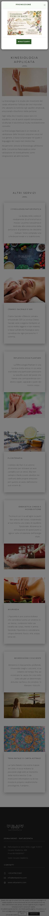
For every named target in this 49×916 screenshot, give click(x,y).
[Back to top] (45, 912)
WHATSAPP (24, 42)
